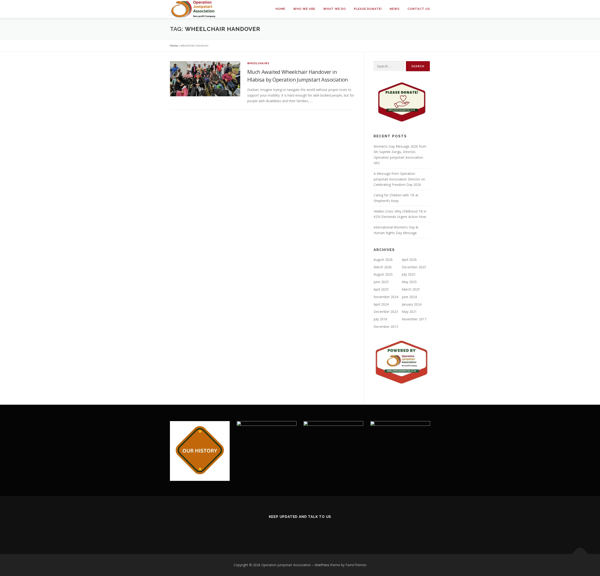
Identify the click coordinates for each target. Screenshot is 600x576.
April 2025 (381, 289)
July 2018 (380, 319)
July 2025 (408, 274)
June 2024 (409, 297)
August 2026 (383, 259)
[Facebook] (288, 529)
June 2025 (381, 282)
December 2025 (414, 267)
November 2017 (414, 319)
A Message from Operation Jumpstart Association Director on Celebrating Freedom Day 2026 (399, 179)
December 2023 (386, 311)
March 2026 (383, 267)
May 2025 (409, 282)
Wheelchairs (258, 63)
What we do (334, 9)
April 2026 (409, 259)
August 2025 (383, 274)
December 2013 (386, 326)
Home (280, 9)
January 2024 (411, 304)
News (395, 9)
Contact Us (419, 9)
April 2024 (381, 304)
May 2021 (409, 311)
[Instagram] (311, 529)
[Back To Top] (580, 554)
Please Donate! (368, 9)
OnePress (322, 565)
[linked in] (300, 529)
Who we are (304, 9)
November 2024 (386, 297)
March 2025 (411, 289)
